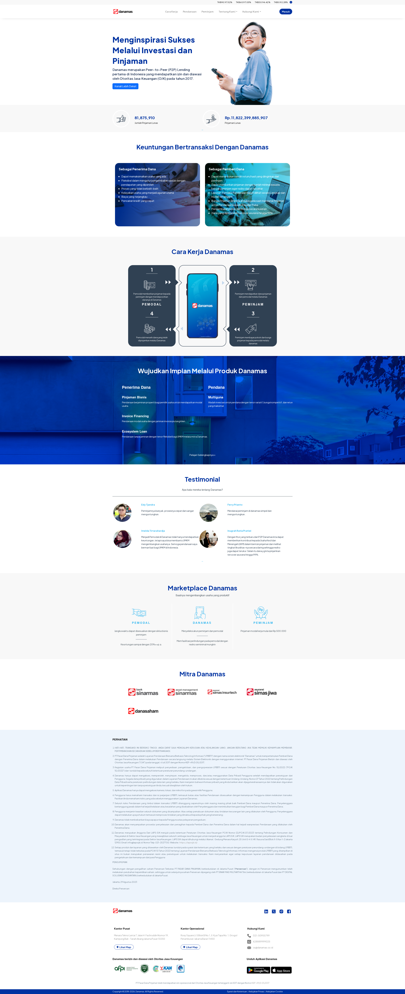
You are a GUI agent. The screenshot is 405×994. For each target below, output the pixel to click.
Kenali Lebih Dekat (125, 86)
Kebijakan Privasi (257, 991)
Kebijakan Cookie (274, 991)
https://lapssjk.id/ (188, 842)
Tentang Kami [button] (227, 11)
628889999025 (261, 941)
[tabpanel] (157, 117)
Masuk (286, 11)
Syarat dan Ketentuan (237, 991)
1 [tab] (202, 129)
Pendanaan (190, 11)
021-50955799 (261, 935)
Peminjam (208, 11)
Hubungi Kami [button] (250, 11)
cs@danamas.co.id (263, 947)
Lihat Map (125, 947)
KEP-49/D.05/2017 (260, 983)
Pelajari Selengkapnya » (202, 454)
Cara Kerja (171, 11)
